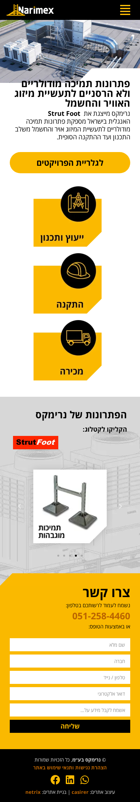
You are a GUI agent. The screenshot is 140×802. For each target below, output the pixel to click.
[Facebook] (55, 780)
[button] (120, 506)
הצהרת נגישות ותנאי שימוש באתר (70, 767)
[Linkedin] (70, 780)
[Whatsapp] (85, 780)
